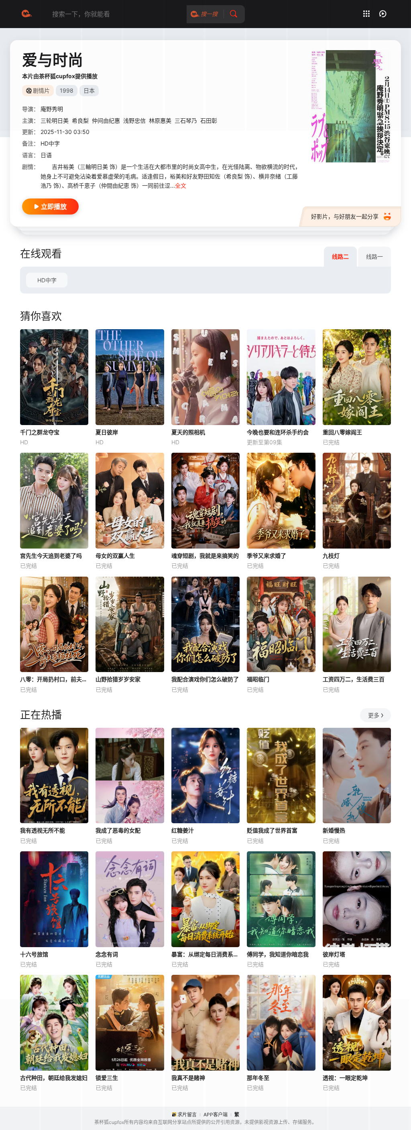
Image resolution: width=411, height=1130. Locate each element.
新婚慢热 (334, 830)
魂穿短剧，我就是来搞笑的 (205, 555)
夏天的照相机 (188, 432)
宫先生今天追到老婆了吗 (51, 555)
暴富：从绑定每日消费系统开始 (205, 954)
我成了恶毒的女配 (118, 830)
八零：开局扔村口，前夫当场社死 (54, 679)
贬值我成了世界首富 (272, 830)
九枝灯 (331, 555)
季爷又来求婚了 (266, 555)
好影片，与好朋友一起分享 (344, 216)
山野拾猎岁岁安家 (118, 679)
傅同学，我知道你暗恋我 (278, 954)
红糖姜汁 (182, 830)
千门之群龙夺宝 (39, 432)
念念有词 (107, 954)
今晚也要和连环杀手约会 (278, 432)
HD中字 (47, 280)
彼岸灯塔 (334, 954)
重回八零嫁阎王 (342, 432)
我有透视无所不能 (42, 830)
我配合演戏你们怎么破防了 (205, 679)
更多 (373, 715)
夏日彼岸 (107, 432)
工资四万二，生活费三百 (354, 679)
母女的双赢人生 (115, 555)
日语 (46, 155)
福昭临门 (258, 679)
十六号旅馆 (34, 954)
